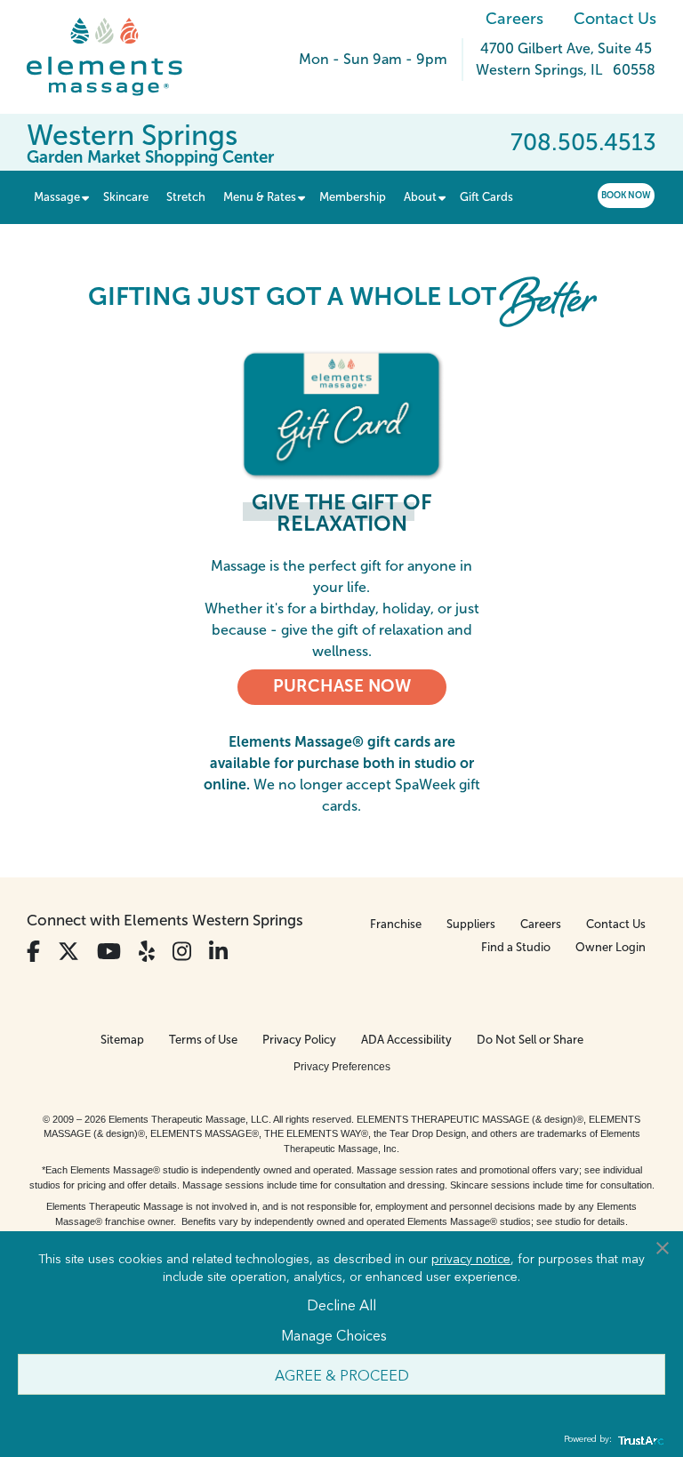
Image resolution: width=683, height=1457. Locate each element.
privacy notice (470, 1258)
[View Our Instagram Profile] (181, 951)
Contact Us (615, 19)
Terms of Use (203, 1039)
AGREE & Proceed (342, 1374)
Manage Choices (334, 1334)
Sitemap (122, 1039)
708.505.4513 (583, 142)
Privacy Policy (299, 1039)
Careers (514, 19)
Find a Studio (515, 947)
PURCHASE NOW (342, 685)
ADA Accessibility (406, 1039)
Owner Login (610, 947)
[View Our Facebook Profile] (33, 951)
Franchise (396, 924)
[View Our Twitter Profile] (68, 951)
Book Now (626, 195)
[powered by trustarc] (638, 1439)
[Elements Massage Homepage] (118, 57)
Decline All (341, 1304)
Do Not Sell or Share (530, 1039)
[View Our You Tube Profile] (109, 951)
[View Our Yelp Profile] (147, 951)
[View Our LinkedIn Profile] (218, 951)
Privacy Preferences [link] (341, 1067)
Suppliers (470, 924)
